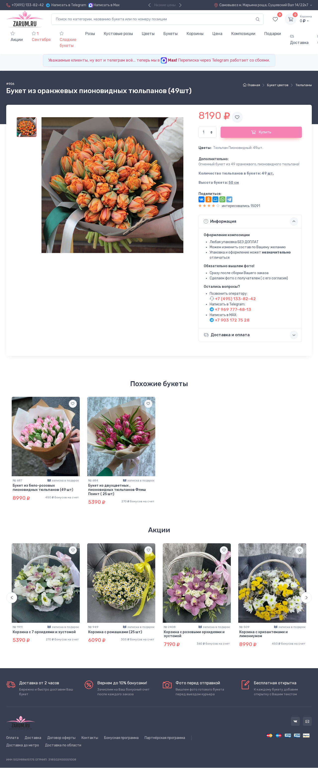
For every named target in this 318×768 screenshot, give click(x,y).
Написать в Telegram (68, 5)
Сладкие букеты (68, 42)
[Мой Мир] (215, 199)
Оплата (12, 738)
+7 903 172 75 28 (231, 320)
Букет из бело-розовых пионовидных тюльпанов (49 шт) (43, 487)
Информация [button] (223, 221)
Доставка (299, 42)
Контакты (89, 738)
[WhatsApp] (222, 199)
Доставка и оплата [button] (230, 334)
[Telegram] (229, 199)
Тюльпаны (304, 85)
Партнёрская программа (165, 738)
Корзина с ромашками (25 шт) (115, 632)
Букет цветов (277, 85)
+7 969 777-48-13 (232, 309)
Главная (254, 85)
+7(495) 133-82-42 (28, 5)
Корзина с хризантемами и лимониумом (263, 634)
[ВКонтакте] (201, 199)
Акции (17, 39)
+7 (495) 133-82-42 (235, 298)
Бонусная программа (121, 738)
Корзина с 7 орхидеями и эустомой (44, 632)
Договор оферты (61, 738)
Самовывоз (264, 5)
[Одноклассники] (208, 199)
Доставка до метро (22, 745)
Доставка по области (63, 745)
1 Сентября (41, 36)
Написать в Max (107, 5)
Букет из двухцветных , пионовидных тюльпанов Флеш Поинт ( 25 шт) (117, 489)
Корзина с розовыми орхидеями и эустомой (194, 634)
